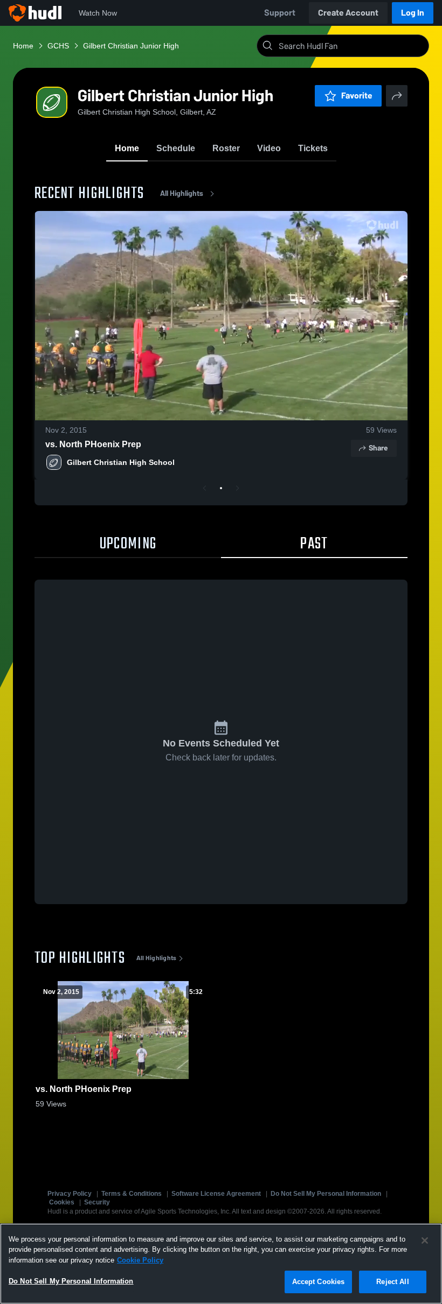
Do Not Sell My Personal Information (326, 1193)
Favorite (356, 95)
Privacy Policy (69, 1193)
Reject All (392, 1282)
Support (279, 12)
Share (378, 448)
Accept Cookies (318, 1282)
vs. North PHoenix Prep (93, 444)
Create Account (348, 12)
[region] (221, 1263)
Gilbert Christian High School (121, 462)
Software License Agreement (216, 1193)
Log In (412, 12)
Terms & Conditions (131, 1193)
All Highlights (181, 193)
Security (97, 1202)
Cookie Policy (140, 1260)
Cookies (61, 1202)
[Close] (425, 1240)
